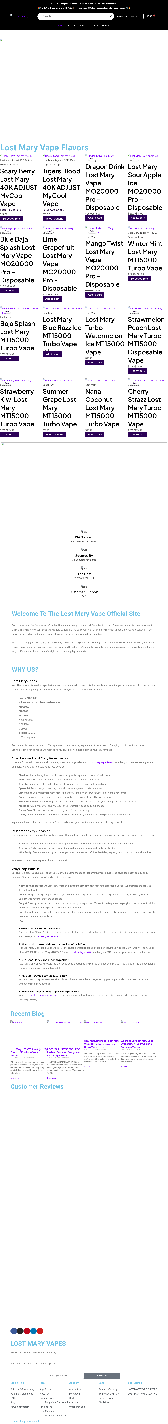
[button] (1, 85)
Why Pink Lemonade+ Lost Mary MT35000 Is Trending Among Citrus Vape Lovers (101, 1043)
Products (84, 26)
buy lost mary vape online (43, 995)
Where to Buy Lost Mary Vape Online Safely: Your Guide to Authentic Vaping (137, 1043)
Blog (96, 26)
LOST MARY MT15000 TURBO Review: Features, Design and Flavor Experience (63, 1052)
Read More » (15, 1078)
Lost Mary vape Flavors (48, 936)
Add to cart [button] (95, 218)
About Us (70, 26)
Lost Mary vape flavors (102, 762)
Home (60, 26)
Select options (12, 218)
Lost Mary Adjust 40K (80, 952)
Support (106, 26)
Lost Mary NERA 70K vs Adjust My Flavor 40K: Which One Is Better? (28, 1052)
